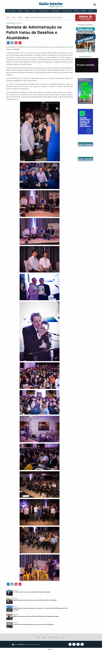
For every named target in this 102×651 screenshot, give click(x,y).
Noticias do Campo (44, 11)
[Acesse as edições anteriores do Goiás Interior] (85, 39)
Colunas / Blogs (11, 11)
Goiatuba (8, 23)
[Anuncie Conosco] (85, 144)
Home (38, 637)
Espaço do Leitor (67, 11)
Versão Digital (53, 637)
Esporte (34, 11)
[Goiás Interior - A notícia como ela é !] (51, 4)
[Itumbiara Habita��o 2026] (85, 91)
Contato (90, 11)
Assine (83, 11)
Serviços (76, 11)
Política (27, 11)
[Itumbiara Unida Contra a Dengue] (85, 121)
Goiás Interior (21, 644)
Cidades (20, 11)
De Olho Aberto (56, 11)
